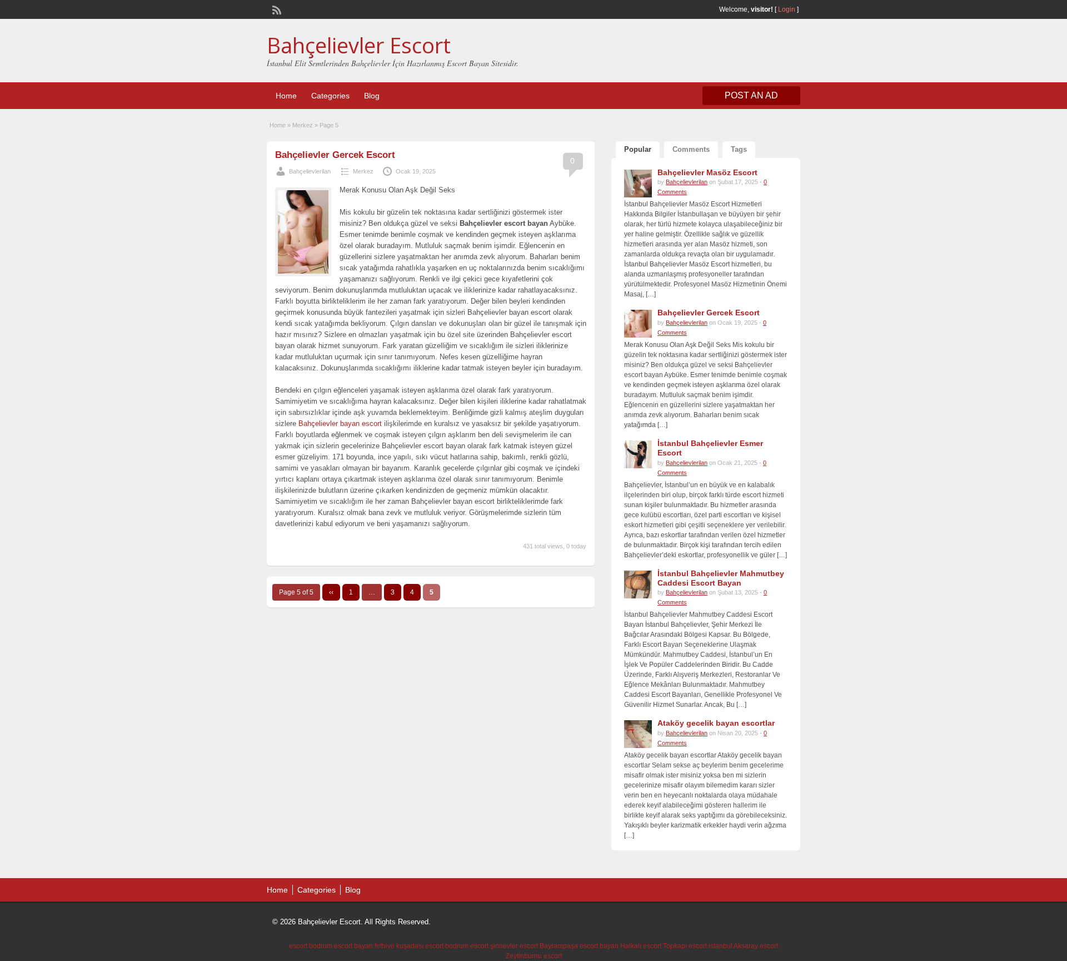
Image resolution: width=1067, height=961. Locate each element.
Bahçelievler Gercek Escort (335, 155)
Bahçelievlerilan (310, 171)
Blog (372, 95)
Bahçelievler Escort (359, 45)
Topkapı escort (685, 946)
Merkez (302, 125)
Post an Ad (751, 95)
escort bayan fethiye (364, 946)
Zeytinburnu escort (534, 956)
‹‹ (331, 592)
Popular (637, 149)
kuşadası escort (419, 946)
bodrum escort (466, 946)
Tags (739, 149)
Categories (330, 95)
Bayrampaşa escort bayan (579, 946)
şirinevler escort (514, 946)
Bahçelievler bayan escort (340, 423)
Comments (691, 149)
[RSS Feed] (275, 8)
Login (786, 9)
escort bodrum (310, 946)
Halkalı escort (640, 946)
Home (286, 95)
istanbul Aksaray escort (743, 946)
